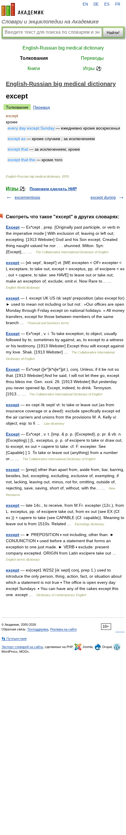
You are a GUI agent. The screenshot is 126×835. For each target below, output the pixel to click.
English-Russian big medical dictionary (63, 47)
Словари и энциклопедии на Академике (50, 22)
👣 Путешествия (14, 638)
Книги (34, 68)
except (12, 262)
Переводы (92, 58)
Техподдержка (37, 629)
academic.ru (22, 9)
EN (85, 4)
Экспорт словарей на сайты (22, 647)
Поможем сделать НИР (53, 188)
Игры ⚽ (92, 68)
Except (13, 227)
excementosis (27, 197)
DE (96, 4)
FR (117, 4)
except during (103, 197)
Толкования (34, 58)
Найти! (113, 32)
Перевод (41, 107)
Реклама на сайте (63, 629)
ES (107, 4)
